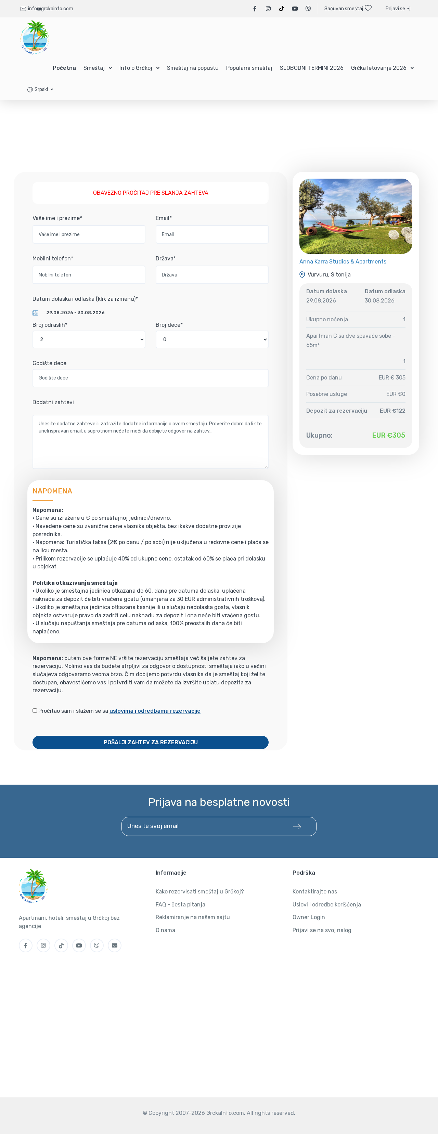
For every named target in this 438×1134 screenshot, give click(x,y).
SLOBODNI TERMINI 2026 (312, 68)
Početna (64, 68)
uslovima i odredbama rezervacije (155, 711)
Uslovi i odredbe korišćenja (327, 904)
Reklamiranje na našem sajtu (193, 917)
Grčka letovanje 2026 (379, 68)
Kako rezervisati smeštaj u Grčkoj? (200, 891)
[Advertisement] (219, 120)
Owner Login (309, 917)
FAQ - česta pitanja (180, 904)
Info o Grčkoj (135, 68)
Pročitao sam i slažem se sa (119, 711)
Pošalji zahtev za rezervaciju (151, 742)
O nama (165, 930)
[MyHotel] (35, 37)
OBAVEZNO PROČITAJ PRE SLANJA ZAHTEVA (150, 193)
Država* (166, 258)
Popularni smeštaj (249, 68)
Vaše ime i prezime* (57, 218)
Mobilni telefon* (53, 258)
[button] (40, 89)
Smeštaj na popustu (193, 68)
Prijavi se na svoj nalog (322, 930)
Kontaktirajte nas (315, 891)
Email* (164, 218)
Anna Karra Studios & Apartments (342, 261)
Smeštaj (94, 68)
